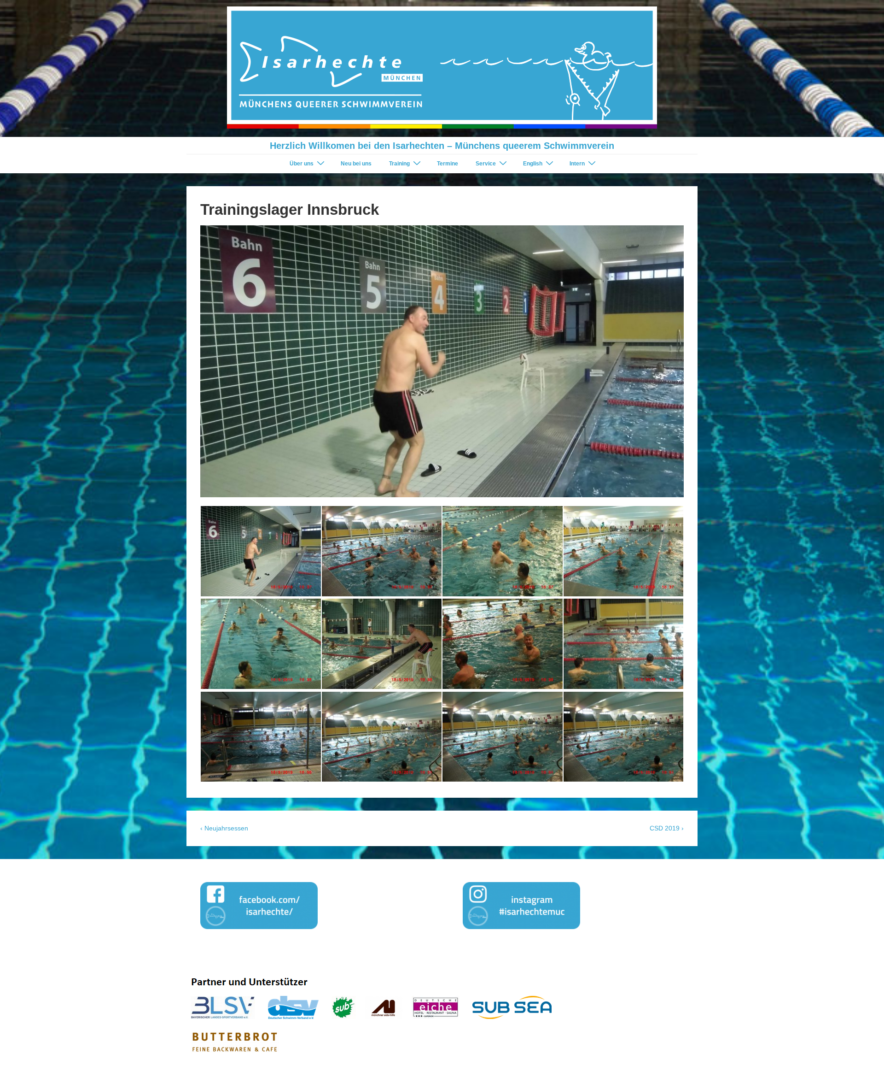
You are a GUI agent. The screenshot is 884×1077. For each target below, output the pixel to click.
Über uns (302, 163)
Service (486, 163)
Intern (577, 163)
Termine (447, 163)
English (532, 163)
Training (399, 163)
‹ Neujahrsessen (224, 828)
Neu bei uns (356, 163)
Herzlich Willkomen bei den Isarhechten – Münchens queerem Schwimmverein (442, 146)
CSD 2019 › (667, 828)
